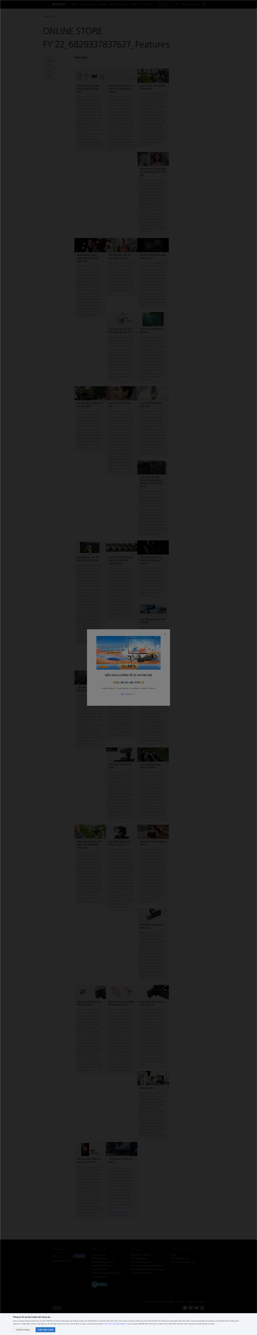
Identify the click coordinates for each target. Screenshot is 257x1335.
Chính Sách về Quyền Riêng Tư (115, 1323)
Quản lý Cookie (22, 1329)
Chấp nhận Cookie (45, 1329)
